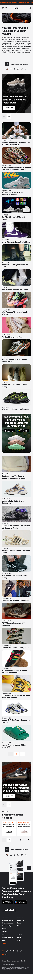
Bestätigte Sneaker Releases (12, 816)
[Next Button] (9, 116)
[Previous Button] (4, 116)
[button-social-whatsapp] (18, 69)
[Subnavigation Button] (3, 8)
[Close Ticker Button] (30, 2)
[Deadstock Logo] (16, 8)
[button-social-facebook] (15, 69)
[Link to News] (6, 8)
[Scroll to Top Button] (29, 868)
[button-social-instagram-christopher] (7, 69)
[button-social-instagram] (11, 69)
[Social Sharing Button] (7, 64)
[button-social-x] (26, 69)
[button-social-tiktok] (22, 69)
